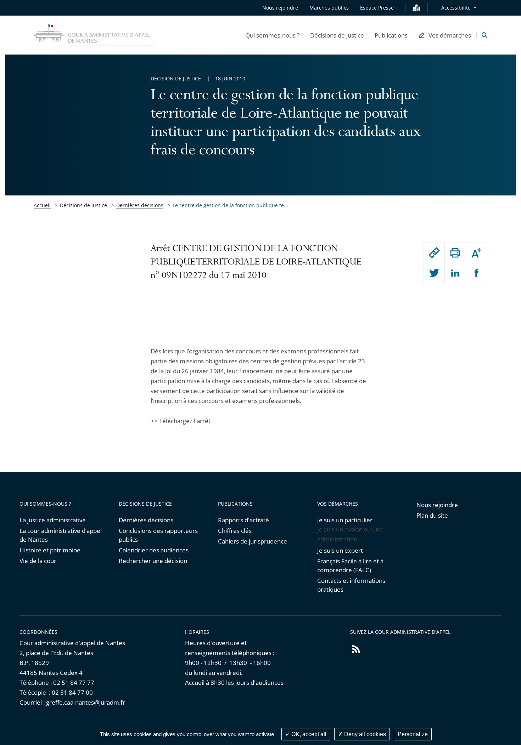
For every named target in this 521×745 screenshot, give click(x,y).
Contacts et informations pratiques (351, 584)
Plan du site (432, 515)
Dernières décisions (139, 205)
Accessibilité (456, 7)
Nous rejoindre (280, 7)
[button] (272, 35)
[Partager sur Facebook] (476, 273)
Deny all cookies (364, 734)
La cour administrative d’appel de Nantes (60, 535)
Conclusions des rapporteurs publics (158, 535)
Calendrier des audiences (154, 550)
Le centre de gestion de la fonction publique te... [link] (230, 205)
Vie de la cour (37, 561)
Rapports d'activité (243, 520)
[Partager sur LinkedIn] (455, 273)
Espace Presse (377, 7)
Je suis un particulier (344, 520)
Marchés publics (329, 7)
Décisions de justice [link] (83, 205)
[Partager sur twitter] (434, 273)
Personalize (413, 734)
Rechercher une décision (153, 561)
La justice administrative (52, 520)
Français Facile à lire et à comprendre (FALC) (350, 565)
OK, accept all (308, 734)
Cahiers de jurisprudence (252, 541)
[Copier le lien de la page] (434, 253)
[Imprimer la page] (455, 253)
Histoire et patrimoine (49, 550)
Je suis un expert (340, 550)
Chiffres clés (235, 531)
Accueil (42, 205)
